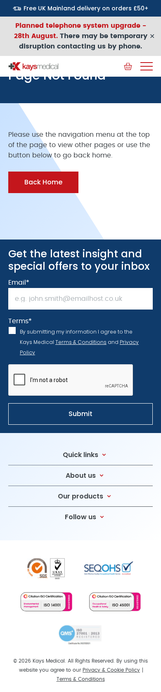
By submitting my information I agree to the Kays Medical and (79, 342)
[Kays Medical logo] (33, 66)
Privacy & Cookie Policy (111, 670)
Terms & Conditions (81, 342)
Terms (20, 321)
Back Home (43, 182)
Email (18, 282)
